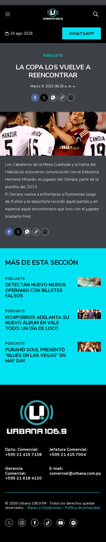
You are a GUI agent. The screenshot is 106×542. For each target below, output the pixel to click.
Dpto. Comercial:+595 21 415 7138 (23, 452)
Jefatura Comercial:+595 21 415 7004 (68, 452)
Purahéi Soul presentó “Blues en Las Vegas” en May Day (35, 355)
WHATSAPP (81, 33)
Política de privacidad (82, 507)
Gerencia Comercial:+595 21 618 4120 (23, 473)
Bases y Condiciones (44, 507)
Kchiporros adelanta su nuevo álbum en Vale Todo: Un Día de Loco (37, 323)
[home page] (52, 14)
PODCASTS (53, 55)
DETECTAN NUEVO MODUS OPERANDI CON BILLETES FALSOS (35, 290)
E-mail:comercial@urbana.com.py (75, 471)
